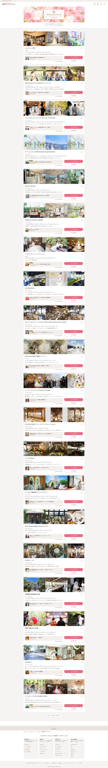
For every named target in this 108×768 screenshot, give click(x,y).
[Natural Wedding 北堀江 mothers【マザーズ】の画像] (54, 517)
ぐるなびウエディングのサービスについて (69, 763)
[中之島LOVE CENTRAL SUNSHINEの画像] (54, 210)
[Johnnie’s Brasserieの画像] (54, 176)
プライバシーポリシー (41, 763)
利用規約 (31, 763)
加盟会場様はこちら (55, 763)
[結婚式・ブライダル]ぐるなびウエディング (30, 731)
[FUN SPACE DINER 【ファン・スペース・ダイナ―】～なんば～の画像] (54, 415)
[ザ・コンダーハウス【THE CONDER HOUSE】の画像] (54, 686)
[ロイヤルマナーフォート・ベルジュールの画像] (54, 244)
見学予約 (74, 60)
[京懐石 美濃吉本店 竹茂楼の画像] (54, 618)
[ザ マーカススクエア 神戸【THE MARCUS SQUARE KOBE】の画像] (54, 142)
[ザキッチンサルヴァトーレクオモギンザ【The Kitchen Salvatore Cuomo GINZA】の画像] (54, 312)
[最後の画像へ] (82, 38)
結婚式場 (39, 731)
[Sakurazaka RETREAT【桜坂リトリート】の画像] (54, 347)
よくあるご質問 (79, 763)
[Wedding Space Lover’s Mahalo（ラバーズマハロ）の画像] (54, 73)
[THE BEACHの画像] (54, 652)
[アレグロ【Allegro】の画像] (54, 449)
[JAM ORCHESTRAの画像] (54, 278)
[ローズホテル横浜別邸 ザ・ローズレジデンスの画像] (54, 482)
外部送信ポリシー (48, 763)
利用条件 (35, 763)
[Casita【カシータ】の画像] (54, 551)
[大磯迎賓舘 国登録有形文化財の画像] (54, 584)
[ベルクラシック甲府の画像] (54, 38)
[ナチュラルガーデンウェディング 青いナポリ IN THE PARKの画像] (54, 108)
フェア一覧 (74, 57)
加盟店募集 (60, 763)
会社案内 (28, 763)
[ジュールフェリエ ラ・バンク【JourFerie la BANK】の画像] (54, 381)
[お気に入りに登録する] (82, 48)
